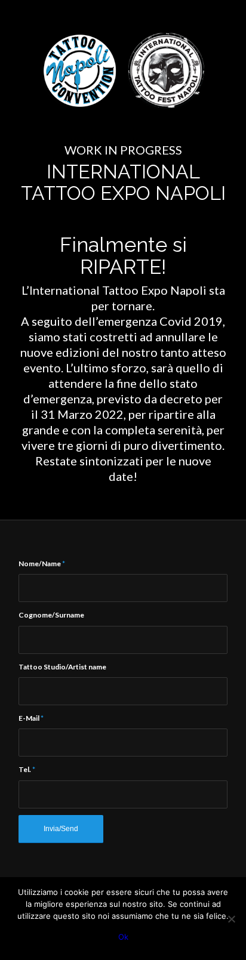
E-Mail (31, 718)
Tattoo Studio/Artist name (62, 666)
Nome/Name (42, 563)
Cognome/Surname (51, 614)
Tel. (27, 769)
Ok (123, 937)
